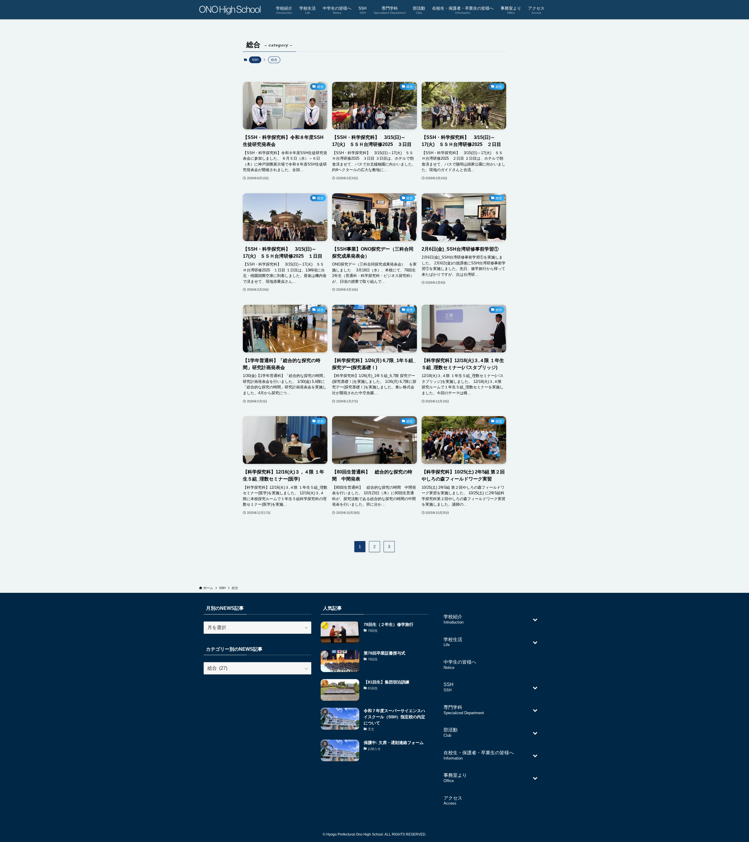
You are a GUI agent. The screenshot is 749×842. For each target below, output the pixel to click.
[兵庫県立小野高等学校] (230, 10)
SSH (255, 59)
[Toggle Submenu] (535, 619)
